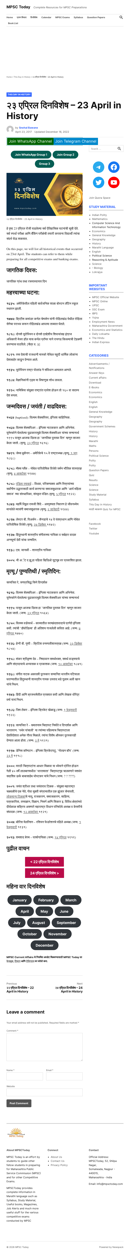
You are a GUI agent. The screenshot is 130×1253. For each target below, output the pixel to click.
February (46, 900)
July (16, 922)
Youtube (94, 533)
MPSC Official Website (105, 297)
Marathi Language (103, 247)
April (25, 911)
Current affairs (97, 377)
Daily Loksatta (100, 333)
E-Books (94, 387)
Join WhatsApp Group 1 (31, 154)
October (30, 934)
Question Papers (96, 17)
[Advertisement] (65, 50)
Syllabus (78, 17)
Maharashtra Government (107, 325)
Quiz (91, 475)
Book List (13, 23)
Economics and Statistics (107, 329)
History (96, 243)
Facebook (95, 523)
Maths (92, 445)
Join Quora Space (99, 197)
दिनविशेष (33, 17)
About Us (56, 1157)
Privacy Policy (59, 1165)
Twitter (93, 528)
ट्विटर (17, 961)
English (96, 251)
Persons (93, 450)
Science (96, 263)
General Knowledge (103, 235)
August (38, 922)
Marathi (93, 441)
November (58, 934)
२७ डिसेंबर (40, 524)
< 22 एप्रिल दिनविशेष (44, 862)
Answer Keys (96, 372)
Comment (12, 1030)
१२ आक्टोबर (31, 812)
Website (10, 1086)
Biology (98, 267)
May (44, 911)
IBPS (95, 313)
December (44, 945)
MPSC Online (100, 301)
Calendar (46, 17)
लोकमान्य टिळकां (15, 796)
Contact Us (57, 1160)
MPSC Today (18, 7)
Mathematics (99, 219)
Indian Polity (99, 215)
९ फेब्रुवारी (70, 710)
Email (49, 1070)
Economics (98, 231)
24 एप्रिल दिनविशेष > (44, 873)
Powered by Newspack (111, 1247)
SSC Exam (98, 309)
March (70, 900)
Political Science (99, 455)
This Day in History (22, 77)
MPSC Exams (62, 17)
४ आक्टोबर (20, 473)
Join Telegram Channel (75, 141)
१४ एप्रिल (60, 837)
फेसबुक (9, 961)
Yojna (95, 317)
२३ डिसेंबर (76, 643)
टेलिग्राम (30, 961)
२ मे (37, 740)
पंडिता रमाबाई (23, 484)
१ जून (73, 453)
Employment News (103, 321)
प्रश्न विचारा (21, 17)
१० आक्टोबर (65, 664)
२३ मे (9, 755)
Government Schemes (102, 426)
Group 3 (44, 163)
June (64, 911)
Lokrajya (97, 272)
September (66, 922)
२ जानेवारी (53, 509)
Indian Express (101, 342)
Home (9, 17)
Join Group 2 (65, 154)
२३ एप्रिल (33, 443)
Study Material (97, 494)
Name (10, 1070)
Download (95, 382)
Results (93, 480)
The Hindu (98, 338)
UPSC (95, 305)
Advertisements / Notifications (99, 365)
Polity (92, 460)
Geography (98, 239)
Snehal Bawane (28, 127)
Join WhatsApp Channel (30, 141)
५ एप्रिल (61, 494)
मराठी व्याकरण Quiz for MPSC (105, 509)
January (20, 900)
